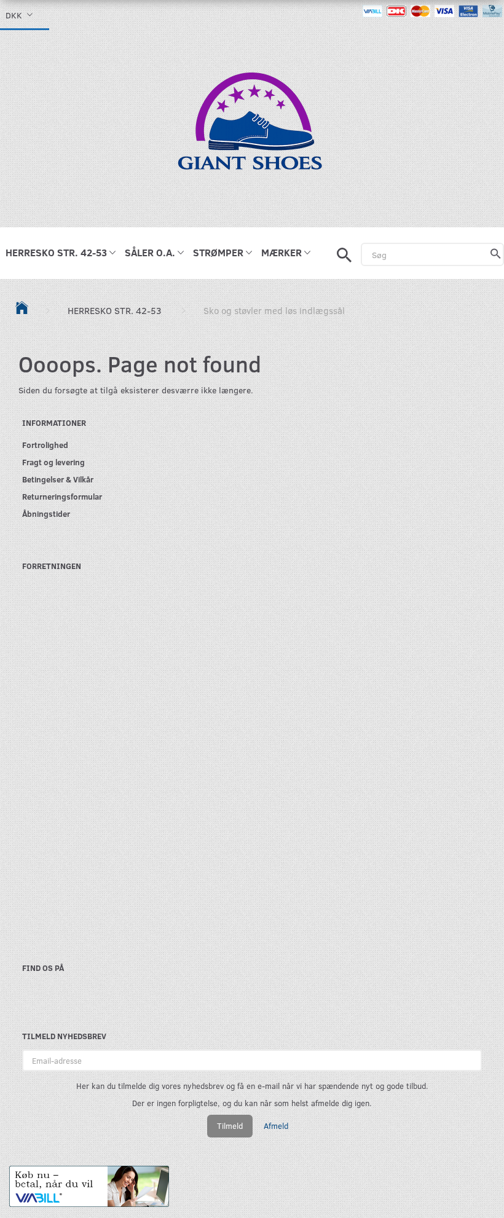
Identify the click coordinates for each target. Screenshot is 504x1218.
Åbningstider (46, 513)
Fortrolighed (45, 444)
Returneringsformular (62, 496)
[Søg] (495, 254)
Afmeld (276, 1125)
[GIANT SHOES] (252, 127)
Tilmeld (230, 1125)
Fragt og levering (53, 462)
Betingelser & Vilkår (57, 479)
